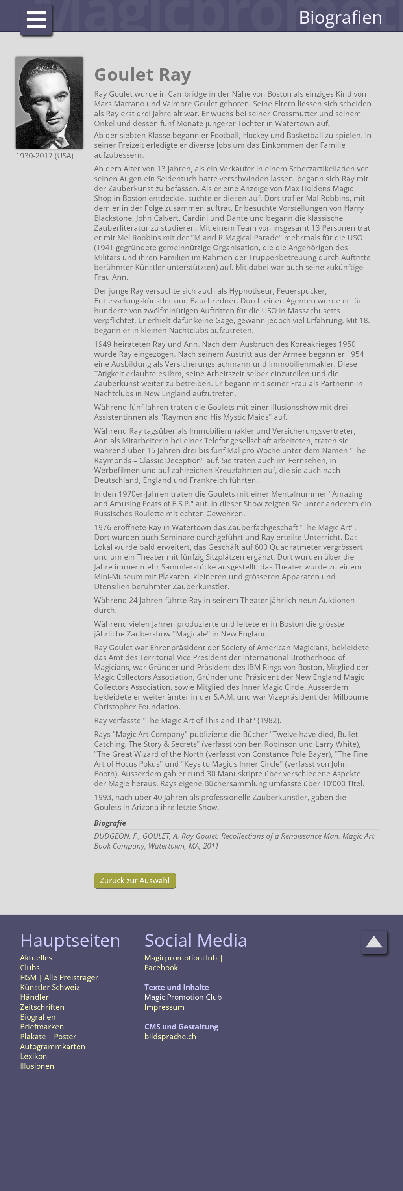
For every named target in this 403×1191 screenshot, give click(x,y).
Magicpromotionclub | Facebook (183, 963)
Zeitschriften (42, 1007)
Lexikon (33, 1056)
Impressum (164, 1007)
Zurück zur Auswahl (135, 880)
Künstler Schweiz (50, 987)
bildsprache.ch (170, 1036)
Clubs (30, 967)
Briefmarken (42, 1027)
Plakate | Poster (48, 1036)
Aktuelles (36, 958)
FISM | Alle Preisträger (59, 977)
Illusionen (37, 1066)
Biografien (38, 1017)
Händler (34, 997)
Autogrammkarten (52, 1046)
